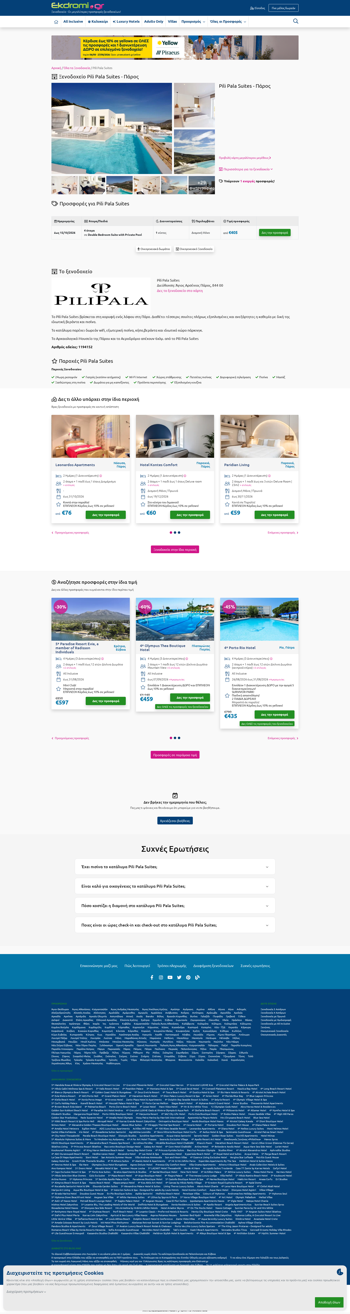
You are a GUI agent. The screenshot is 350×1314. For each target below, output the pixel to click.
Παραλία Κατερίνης (241, 1045)
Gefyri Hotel (280, 1168)
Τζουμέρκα (229, 1056)
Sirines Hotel (58, 1124)
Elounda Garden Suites (105, 1186)
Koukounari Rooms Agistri (65, 1150)
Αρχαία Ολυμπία (98, 1016)
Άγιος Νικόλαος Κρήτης (154, 1009)
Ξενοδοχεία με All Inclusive (275, 1023)
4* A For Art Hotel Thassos (141, 1139)
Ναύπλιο (218, 1041)
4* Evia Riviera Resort (63, 1095)
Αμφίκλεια (156, 1012)
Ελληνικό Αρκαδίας (106, 1020)
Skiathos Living (59, 1146)
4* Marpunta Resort (147, 1113)
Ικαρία (96, 1023)
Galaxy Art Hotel (153, 1146)
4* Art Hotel (225, 1197)
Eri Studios (281, 1179)
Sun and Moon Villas (176, 1157)
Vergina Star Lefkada (241, 1157)
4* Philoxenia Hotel (233, 1110)
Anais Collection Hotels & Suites (267, 1164)
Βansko (150, 1016)
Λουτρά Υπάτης (78, 1038)
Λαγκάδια (110, 1034)
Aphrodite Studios (280, 1150)
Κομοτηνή (107, 1030)
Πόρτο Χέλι (90, 1052)
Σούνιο (134, 1056)
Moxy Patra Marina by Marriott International (160, 1117)
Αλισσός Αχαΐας (82, 1012)
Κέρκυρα (246, 1027)
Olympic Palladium (246, 1197)
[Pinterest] (188, 977)
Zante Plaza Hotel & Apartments (144, 1099)
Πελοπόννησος (189, 1048)
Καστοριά (193, 1027)
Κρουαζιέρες (210, 1030)
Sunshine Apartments (151, 1135)
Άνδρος (185, 1012)
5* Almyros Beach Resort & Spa (68, 1182)
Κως (99, 1034)
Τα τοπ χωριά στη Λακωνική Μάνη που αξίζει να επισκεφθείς (84, 1261)
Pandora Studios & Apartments (68, 1226)
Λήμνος (210, 1034)
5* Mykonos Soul (278, 1193)
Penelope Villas (191, 1193)
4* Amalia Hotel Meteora (65, 1128)
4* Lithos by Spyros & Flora (162, 1197)
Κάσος (165, 1027)
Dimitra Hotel (243, 1218)
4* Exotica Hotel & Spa (201, 1092)
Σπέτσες (156, 1056)
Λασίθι (158, 1034)
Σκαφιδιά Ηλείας (82, 1056)
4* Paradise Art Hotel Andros (107, 1110)
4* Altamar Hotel (257, 1110)
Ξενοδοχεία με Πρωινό (273, 1016)
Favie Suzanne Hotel (92, 1117)
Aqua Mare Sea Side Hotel (257, 1146)
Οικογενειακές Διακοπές (274, 1034)
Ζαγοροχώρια (197, 1020)
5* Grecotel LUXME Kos (200, 1085)
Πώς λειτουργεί (137, 965)
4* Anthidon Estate (244, 1233)
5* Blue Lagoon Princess (259, 1095)
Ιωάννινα (114, 1023)
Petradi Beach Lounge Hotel (95, 1200)
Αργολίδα (225, 1012)
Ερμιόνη (157, 1020)
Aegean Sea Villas (103, 1197)
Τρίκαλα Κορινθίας (96, 1059)
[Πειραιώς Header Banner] (175, 47)
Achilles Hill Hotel (142, 1128)
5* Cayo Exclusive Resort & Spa (68, 1171)
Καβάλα (126, 1023)
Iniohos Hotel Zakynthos (64, 1204)
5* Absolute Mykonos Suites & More (71, 1139)
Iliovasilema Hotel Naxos (64, 1207)
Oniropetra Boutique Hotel (174, 1121)
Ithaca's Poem (204, 1142)
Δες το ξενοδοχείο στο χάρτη (180, 290)
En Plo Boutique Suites (119, 1193)
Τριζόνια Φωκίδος (61, 1059)
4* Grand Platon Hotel (113, 1095)
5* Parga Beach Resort (274, 1153)
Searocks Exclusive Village (174, 1139)
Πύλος (115, 1052)
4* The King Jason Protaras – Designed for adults (245, 1226)
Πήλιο (203, 1048)
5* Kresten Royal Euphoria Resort (223, 1182)
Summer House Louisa (133, 1168)
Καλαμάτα (202, 1023)
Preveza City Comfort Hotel (171, 1164)
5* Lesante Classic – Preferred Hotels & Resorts (162, 1211)
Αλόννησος (100, 1012)
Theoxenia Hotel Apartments (267, 1103)
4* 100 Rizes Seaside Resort (170, 1128)
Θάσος (248, 1020)
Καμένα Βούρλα (60, 1027)
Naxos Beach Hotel (99, 1182)
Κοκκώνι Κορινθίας (88, 1030)
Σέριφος (220, 1052)
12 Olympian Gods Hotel (224, 1106)
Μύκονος (142, 1041)
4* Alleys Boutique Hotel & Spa (213, 1233)
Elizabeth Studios (60, 1113)
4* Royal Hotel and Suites (227, 1153)
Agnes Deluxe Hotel (141, 1164)
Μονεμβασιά (58, 1041)
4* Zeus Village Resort (101, 1226)
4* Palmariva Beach (95, 1106)
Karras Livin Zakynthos (95, 1215)
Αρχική (56, 68)
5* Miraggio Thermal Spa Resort (162, 1124)
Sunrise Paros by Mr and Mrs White (254, 1207)
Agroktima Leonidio (140, 1132)
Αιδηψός (241, 1009)
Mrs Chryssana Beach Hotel (235, 1117)
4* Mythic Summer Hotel (271, 1233)
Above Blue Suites (132, 1124)
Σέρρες (232, 1052)
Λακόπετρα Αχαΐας (129, 1034)
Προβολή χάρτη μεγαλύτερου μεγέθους (244, 157)
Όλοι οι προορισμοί (62, 1070)
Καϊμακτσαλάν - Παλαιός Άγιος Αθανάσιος (156, 1023)
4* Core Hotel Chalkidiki (178, 1146)
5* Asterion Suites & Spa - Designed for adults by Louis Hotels (145, 1189)
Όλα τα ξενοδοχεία (61, 1240)
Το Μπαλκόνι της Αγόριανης (109, 1139)
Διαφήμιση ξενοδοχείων (213, 965)
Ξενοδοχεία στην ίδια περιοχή (175, 549)
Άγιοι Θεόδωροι (60, 1009)
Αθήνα (211, 1009)
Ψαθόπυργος (113, 1063)
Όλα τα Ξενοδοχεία (77, 68)
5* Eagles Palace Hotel (127, 1200)
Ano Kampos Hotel (61, 1168)
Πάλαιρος (213, 1045)
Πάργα (101, 1048)
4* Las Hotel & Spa (149, 1153)
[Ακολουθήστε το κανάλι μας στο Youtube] (170, 977)
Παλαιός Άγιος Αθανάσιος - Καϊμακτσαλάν (182, 1045)
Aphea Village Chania (249, 1222)
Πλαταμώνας (227, 1048)
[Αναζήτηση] (296, 21)
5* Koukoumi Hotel (281, 1175)
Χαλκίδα (199, 1059)
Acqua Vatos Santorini (178, 1135)
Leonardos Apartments (202, 1128)
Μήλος (236, 1038)
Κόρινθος (133, 1030)
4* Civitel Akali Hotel (268, 1186)
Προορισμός (191, 21)
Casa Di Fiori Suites (176, 1200)
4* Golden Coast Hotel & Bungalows (111, 1092)
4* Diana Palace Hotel (264, 1124)
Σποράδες (169, 1056)
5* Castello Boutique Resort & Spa (184, 1179)
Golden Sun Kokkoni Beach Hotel (69, 1110)
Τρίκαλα (78, 1059)
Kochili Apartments (247, 1135)
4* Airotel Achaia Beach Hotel (268, 1092)
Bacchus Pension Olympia (201, 1150)
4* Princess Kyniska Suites (169, 1150)
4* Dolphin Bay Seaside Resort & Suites (186, 1099)
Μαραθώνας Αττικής (135, 1038)
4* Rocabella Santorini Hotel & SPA (70, 1186)
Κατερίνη (206, 1027)
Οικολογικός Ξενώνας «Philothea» (242, 1139)
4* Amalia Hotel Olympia (119, 1117)
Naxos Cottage (224, 1207)
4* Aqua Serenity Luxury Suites (215, 1218)
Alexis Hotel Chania (207, 1186)
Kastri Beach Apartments (204, 1229)
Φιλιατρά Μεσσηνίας (151, 1059)
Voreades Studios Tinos (234, 1229)
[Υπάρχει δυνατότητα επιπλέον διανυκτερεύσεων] (100, 475)
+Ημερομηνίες (176, 679)
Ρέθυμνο (138, 1052)
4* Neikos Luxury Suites (251, 1128)
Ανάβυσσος (171, 1012)
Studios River (225, 1150)
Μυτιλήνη (168, 1041)
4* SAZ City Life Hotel (173, 1113)
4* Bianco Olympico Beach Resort (70, 1092)
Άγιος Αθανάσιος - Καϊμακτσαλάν (90, 1009)
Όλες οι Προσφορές (226, 21)
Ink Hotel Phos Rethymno (115, 1222)
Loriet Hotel (281, 1146)
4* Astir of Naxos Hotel (64, 1200)
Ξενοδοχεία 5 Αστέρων (273, 1009)
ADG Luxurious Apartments (114, 1128)
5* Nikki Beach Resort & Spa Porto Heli (72, 1121)
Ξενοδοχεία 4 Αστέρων (273, 1012)
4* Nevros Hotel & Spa (63, 1164)
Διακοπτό (68, 1020)
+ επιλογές (69, 485)
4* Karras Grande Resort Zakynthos (135, 1121)
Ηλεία (225, 1020)
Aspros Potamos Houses (163, 1215)
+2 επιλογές (69, 667)
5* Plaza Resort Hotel (120, 1175)
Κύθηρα (224, 1030)
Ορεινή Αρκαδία (124, 1045)
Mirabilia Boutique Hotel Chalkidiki (175, 1142)
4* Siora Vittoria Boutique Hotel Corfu (175, 1132)
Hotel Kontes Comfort (194, 1189)
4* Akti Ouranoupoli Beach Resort (70, 1153)
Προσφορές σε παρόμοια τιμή (175, 755)
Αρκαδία (56, 1016)
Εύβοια (169, 1020)
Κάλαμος (216, 1023)
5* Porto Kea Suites (99, 1171)
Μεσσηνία (197, 1038)
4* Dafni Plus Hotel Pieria (65, 1215)
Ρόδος (156, 1052)
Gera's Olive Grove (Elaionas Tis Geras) (273, 1142)
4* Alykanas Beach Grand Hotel (213, 1103)
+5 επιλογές (173, 667)
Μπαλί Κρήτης (88, 1041)
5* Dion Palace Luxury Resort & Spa (180, 1095)
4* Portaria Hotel (214, 1124)
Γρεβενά (230, 1016)
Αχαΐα (139, 1016)
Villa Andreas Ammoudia (148, 1157)
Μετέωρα (211, 1038)
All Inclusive (73, 21)
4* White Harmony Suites (130, 1197)
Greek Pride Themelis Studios (88, 1160)
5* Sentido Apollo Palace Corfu (112, 1179)
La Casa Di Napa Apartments (66, 1157)
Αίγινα (221, 1009)
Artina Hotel (201, 1146)
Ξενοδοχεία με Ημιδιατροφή (276, 1020)
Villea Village (266, 1189)
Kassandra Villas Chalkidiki (135, 1233)
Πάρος (126, 1048)
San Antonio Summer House (116, 1157)
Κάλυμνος (245, 1023)
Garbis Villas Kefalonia (63, 1132)
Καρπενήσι (138, 1027)
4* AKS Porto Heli (88, 1095)
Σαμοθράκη (182, 1052)
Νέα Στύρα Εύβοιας (61, 1045)
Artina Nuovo (58, 1179)
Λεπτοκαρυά (172, 1034)
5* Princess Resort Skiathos (86, 1146)
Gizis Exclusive (97, 1175)
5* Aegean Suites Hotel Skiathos (263, 1211)
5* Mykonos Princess (80, 1179)
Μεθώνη (169, 1038)
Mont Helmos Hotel (277, 1128)
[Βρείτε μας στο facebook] (152, 977)
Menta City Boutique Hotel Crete (209, 1211)
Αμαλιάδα (114, 1012)
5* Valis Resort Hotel (107, 1088)
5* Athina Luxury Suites (238, 1171)
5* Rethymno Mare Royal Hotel (68, 1211)
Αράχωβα (212, 1012)
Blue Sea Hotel (261, 1117)
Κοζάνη (71, 1030)
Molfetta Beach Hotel (168, 1193)
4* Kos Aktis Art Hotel (150, 1182)
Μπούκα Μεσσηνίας (123, 1041)
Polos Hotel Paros (263, 1171)
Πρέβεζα (104, 1052)
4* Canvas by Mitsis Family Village (183, 1182)
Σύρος (201, 1056)
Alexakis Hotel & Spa (106, 1168)
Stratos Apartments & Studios (130, 1171)
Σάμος (195, 1052)
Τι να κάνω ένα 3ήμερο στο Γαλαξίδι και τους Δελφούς (259, 1257)
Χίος (77, 1063)
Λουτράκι (95, 1038)
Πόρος (77, 1052)
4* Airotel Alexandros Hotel (251, 1150)
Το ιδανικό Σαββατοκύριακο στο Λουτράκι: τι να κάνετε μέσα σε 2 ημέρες (90, 1253)
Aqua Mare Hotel (219, 1189)
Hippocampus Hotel (124, 1182)
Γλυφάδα (218, 1016)
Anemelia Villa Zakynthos (218, 1215)
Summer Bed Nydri (190, 1215)
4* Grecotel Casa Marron (170, 1085)
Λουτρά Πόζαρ (59, 1038)
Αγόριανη (188, 1009)
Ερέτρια (145, 1020)
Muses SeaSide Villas (259, 1113)
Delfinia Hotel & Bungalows (153, 1204)
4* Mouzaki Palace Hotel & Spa (122, 1103)
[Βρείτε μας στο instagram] (161, 977)
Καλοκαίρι (99, 21)
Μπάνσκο (104, 1041)
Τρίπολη (113, 1059)
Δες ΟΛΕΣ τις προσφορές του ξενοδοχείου (182, 706)
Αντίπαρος (197, 1012)
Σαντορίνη (207, 1052)
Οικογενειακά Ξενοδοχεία (274, 1030)
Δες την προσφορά (275, 232)
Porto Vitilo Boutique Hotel (117, 1113)
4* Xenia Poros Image (90, 1099)
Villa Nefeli (226, 1175)
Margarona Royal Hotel (86, 1113)
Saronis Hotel (201, 1135)
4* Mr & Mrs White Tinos (194, 1106)
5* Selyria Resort (220, 1099)
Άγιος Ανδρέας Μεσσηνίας (125, 1009)
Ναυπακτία (204, 1041)
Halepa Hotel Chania (257, 1200)
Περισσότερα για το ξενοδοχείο (246, 169)
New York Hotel (189, 1171)
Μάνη (118, 1038)
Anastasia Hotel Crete (266, 1218)
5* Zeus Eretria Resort (146, 1092)
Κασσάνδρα (178, 1027)
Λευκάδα (198, 1034)
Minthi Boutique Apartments (67, 1142)
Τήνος (241, 1056)
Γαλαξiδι (205, 1016)
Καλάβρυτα (188, 1023)
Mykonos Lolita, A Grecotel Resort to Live (258, 1215)
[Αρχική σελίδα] (56, 21)
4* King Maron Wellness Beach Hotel (103, 1150)
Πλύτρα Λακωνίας (61, 1052)
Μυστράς (155, 1041)
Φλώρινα (170, 1059)
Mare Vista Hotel (168, 1106)
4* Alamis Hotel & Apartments (148, 1160)
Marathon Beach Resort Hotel (231, 1142)
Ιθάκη (86, 1023)
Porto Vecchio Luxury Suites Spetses (195, 1226)
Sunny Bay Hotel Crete (139, 1150)
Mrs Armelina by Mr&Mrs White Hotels (136, 1207)
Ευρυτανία (181, 1020)
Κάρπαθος (123, 1027)
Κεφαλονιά (57, 1030)
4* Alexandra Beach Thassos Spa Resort (108, 1142)
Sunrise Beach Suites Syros (269, 1204)
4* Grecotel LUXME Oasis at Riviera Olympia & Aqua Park (157, 1110)
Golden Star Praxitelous (64, 1117)
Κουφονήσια (183, 1030)
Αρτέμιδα (81, 1016)
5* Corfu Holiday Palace (64, 1103)
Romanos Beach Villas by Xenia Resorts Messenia (78, 1229)
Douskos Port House (238, 1124)
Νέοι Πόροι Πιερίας (86, 1045)
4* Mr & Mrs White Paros (181, 1160)
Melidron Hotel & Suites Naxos (256, 1160)
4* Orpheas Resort (99, 1211)
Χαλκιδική (212, 1059)
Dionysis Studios (127, 1135)
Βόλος (160, 1016)
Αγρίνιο (200, 1009)
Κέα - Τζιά (219, 1027)
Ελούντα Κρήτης (129, 1020)
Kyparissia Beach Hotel (197, 1153)
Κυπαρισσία (76, 1034)
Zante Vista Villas (185, 1218)
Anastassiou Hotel (172, 1153)
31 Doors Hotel (83, 1168)
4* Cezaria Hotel (192, 1124)
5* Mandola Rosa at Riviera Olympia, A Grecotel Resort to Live (85, 1085)
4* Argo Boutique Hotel (148, 1175)
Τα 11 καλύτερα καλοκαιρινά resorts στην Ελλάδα (233, 1264)
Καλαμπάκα (230, 1023)
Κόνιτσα (120, 1030)
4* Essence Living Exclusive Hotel (208, 1157)
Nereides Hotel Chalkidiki (156, 1229)
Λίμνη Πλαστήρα (227, 1034)
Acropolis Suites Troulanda (218, 1168)
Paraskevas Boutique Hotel (147, 1179)
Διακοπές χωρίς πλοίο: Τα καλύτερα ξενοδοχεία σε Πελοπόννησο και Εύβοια (174, 1253)
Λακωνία (147, 1034)
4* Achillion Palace (211, 1171)
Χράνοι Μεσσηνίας (93, 1063)
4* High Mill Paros (283, 1113)
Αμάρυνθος (129, 1012)
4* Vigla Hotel (235, 1200)
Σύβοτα (182, 1056)
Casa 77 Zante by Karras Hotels (253, 1168)
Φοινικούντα (185, 1059)
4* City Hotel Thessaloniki (65, 1135)
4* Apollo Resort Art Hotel (206, 1139)
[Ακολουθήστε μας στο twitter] (179, 977)
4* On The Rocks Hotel (199, 1207)
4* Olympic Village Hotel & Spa (250, 1099)
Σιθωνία (243, 1052)
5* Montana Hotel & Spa (160, 1088)
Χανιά (224, 1059)
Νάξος (179, 1041)
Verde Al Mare (192, 1168)
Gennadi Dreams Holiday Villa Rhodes (270, 1229)
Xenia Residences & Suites (185, 1204)
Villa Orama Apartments (202, 1164)
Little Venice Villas (61, 1218)
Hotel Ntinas (268, 1135)
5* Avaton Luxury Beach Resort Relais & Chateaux (144, 1226)
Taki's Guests (180, 1229)
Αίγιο (231, 1009)
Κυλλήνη (236, 1030)
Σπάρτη (145, 1056)
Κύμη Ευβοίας (59, 1034)
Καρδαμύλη (95, 1027)
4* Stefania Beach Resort (206, 1110)
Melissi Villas (265, 1197)
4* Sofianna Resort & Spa (88, 1218)
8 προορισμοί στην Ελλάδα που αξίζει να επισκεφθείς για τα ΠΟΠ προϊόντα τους (94, 1257)
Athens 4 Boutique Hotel (232, 1164)
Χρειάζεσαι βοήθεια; (175, 821)
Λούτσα (108, 1038)
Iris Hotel (84, 1132)
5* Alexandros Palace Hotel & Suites (140, 1186)
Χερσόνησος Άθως (61, 1063)
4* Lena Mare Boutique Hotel (237, 1186)
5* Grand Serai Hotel (187, 1088)
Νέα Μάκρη (232, 1041)
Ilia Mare (84, 1164)
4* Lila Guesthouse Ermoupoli (67, 1233)
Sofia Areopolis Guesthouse (124, 1229)
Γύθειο (241, 1016)
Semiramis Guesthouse (238, 1132)
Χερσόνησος (237, 1059)
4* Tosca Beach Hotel (174, 1092)
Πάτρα (148, 1048)
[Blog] (197, 977)
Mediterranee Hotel (103, 1153)
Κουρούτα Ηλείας (163, 1030)
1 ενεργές (247, 181)
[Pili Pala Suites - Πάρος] (111, 128)
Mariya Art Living (60, 1189)
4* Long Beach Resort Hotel (275, 1088)
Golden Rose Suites (222, 1135)
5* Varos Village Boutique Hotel (198, 1197)
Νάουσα (191, 1041)
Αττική (129, 1016)
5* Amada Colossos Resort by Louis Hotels (74, 1222)
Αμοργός (143, 1012)
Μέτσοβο (224, 1038)
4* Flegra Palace (173, 1175)
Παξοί (224, 1045)
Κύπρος (90, 1034)
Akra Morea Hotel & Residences (258, 1106)
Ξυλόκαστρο (106, 1045)
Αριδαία (238, 1012)
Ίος (104, 1023)
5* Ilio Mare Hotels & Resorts (233, 1092)
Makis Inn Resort (247, 1179)
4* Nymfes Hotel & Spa (282, 1110)
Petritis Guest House (267, 1157)
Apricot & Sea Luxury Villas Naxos (129, 1215)
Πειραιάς (173, 1048)
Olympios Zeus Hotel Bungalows (109, 1164)
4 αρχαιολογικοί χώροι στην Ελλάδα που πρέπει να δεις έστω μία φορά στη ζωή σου (97, 1264)
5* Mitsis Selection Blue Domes (68, 1175)
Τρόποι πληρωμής (171, 965)
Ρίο (147, 1052)
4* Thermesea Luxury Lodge (201, 1175)
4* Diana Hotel (226, 1128)
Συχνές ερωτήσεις (255, 965)
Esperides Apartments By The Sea (217, 1160)
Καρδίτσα (110, 1027)
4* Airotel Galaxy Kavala (240, 1121)
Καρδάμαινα (78, 1027)
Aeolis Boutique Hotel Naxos (207, 1121)
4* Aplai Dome (254, 1182)
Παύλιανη (160, 1048)
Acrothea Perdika (143, 1142)
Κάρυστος (153, 1027)
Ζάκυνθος (214, 1020)
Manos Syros (271, 1139)
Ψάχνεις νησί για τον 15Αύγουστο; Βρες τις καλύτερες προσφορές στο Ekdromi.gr (164, 1261)
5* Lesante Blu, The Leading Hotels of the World (108, 1204)
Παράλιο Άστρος (85, 1048)
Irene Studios (240, 1103)
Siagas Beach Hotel (182, 1103)
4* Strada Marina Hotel (64, 1193)
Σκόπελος (111, 1056)
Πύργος (126, 1052)
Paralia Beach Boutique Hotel (99, 1135)
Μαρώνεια (155, 1038)
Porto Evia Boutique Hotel (202, 1113)
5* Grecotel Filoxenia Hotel (138, 1085)
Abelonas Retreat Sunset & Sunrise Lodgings (156, 1222)
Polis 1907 (236, 1211)
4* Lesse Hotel (148, 1106)
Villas (172, 21)
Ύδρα (134, 1059)
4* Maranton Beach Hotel (143, 1095)
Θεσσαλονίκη (58, 1023)
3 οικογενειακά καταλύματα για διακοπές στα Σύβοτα (174, 1264)
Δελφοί (55, 1020)
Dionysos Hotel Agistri (244, 1189)
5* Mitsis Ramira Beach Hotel (252, 1175)
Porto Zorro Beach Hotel (123, 1106)
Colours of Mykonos (214, 1193)
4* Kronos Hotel (114, 1099)
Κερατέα (233, 1027)
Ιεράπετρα (74, 1023)
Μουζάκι (72, 1041)
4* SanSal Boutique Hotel (163, 1171)
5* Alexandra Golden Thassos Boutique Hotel (93, 1124)
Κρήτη (196, 1030)
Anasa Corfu (265, 1179)
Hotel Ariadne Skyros (172, 1207)
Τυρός (124, 1059)
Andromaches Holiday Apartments (247, 1193)
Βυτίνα (193, 1016)
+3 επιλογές (259, 667)
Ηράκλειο (237, 1020)
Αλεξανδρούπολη (60, 1012)
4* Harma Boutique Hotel (220, 1179)
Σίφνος (66, 1056)
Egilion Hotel (89, 1128)
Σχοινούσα (214, 1056)
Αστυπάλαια (116, 1016)
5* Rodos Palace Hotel (233, 1113)
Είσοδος (259, 8)
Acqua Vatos (251, 1153)
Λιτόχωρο (244, 1034)
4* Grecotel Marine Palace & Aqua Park (237, 1085)
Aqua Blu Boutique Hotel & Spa (90, 1189)
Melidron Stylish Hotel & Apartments (173, 1233)
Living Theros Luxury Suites (179, 1186)
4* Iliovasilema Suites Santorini (109, 1132)
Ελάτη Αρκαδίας (84, 1020)
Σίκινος (55, 1056)
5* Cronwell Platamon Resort (218, 1088)
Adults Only (153, 21)
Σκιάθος (98, 1056)
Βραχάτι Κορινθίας (177, 1016)
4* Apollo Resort (213, 1204)
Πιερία (213, 1048)
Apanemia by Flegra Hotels (202, 1117)
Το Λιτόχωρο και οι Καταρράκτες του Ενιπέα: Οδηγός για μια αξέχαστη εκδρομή (184, 1257)
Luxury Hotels (128, 21)
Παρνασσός (114, 1048)
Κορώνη (145, 1030)
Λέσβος (186, 1034)
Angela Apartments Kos (238, 1204)
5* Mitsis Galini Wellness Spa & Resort (72, 1088)
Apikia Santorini (144, 1193)
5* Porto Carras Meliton (155, 1103)
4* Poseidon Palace (132, 1088)
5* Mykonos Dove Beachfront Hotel (71, 1197)
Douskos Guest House (92, 1193)
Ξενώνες (265, 1027)
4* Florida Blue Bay (232, 1095)
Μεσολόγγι (183, 1038)
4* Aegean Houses (153, 1200)
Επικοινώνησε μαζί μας (98, 965)
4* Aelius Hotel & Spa (211, 1132)
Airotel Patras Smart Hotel (268, 1132)
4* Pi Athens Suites (118, 1160)
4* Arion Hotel (211, 1095)
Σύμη (192, 1056)
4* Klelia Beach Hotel (63, 1099)
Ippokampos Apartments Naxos (207, 1200)
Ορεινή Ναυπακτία (147, 1045)
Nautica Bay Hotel (247, 1088)
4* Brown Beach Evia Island (66, 1106)
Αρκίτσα (68, 1016)
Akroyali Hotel (105, 1121)
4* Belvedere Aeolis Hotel (225, 1146)
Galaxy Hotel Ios (60, 1160)
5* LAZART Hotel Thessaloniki (164, 1168)
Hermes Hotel (283, 1171)
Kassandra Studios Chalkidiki (102, 1233)
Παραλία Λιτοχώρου (62, 1048)
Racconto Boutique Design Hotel (122, 1146)
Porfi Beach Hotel (123, 1211)
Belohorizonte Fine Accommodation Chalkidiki (209, 1222)
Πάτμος (137, 1048)
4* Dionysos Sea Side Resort (96, 1207)
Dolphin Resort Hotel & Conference (153, 1218)
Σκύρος (123, 1056)
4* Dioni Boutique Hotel (269, 1121)
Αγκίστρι (175, 1009)
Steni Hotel (92, 1157)
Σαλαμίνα (168, 1052)
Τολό (250, 1056)
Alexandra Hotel (127, 1153)
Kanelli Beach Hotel (91, 1103)
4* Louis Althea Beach (118, 1218)
